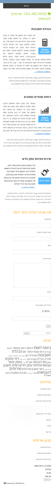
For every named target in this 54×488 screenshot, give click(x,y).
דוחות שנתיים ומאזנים (37, 97)
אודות (49, 426)
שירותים (40, 78)
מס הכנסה (11, 143)
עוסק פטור (32, 81)
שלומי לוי (29, 373)
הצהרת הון (31, 143)
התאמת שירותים (13, 356)
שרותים (48, 420)
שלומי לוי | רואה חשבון (43, 414)
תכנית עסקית (18, 199)
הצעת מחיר (21, 356)
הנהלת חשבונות (41, 29)
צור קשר (48, 432)
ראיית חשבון (25, 81)
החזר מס (39, 143)
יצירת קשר (23, 359)
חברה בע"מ (24, 143)
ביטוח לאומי (29, 78)
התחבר (46, 480)
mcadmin (17, 84)
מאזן (17, 143)
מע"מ (6, 143)
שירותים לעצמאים (32, 146)
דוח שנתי (22, 140)
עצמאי (41, 146)
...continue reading (42, 71)
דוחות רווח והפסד (19, 78)
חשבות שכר (41, 81)
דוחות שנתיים (46, 143)
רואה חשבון (47, 369)
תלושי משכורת (39, 84)
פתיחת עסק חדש (31, 365)
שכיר (34, 372)
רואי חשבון (38, 369)
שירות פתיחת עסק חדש (36, 159)
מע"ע (23, 363)
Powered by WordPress (15, 483)
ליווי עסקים (39, 196)
